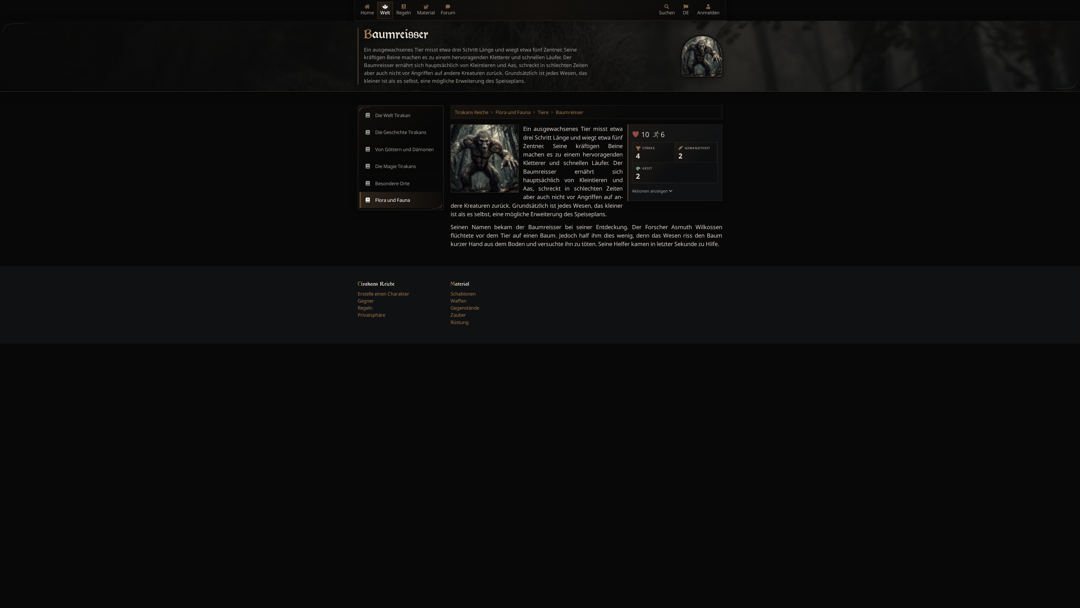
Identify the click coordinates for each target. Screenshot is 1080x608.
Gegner (366, 301)
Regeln (365, 308)
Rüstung (460, 322)
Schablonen (463, 293)
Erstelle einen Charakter (383, 293)
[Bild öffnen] (702, 56)
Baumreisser (569, 112)
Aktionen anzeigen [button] (650, 191)
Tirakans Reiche (471, 112)
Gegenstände (465, 308)
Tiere (543, 112)
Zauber (458, 315)
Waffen (458, 301)
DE (686, 12)
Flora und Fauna (513, 112)
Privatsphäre (371, 315)
